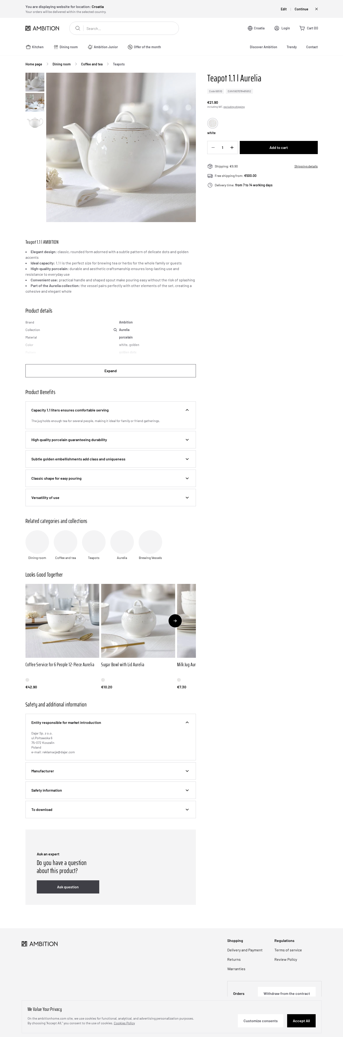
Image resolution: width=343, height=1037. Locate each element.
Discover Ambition (263, 47)
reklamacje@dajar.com (58, 752)
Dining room (62, 64)
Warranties (236, 968)
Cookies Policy (124, 1023)
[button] (110, 410)
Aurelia (124, 330)
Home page (33, 64)
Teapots (119, 64)
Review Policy (285, 959)
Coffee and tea (92, 64)
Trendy (292, 47)
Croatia (259, 28)
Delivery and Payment (245, 950)
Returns (234, 959)
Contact (312, 47)
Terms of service (288, 950)
